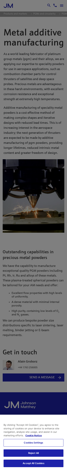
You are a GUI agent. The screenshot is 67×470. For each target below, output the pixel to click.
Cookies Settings (33, 442)
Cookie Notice (33, 435)
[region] (33, 442)
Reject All (33, 453)
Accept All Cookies (33, 463)
